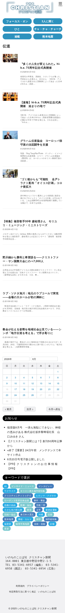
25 (24, 395)
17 (15, 389)
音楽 (6, 528)
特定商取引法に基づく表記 (22, 591)
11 (24, 383)
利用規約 (20, 585)
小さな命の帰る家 (13, 509)
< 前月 (8, 409)
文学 (38, 509)
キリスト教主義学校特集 (32, 490)
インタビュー (45, 486)
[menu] (60, 4)
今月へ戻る (54, 409)
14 (49, 383)
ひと (17, 29)
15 (58, 383)
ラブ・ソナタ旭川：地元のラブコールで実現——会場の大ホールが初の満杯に (31, 295)
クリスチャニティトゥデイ (17, 495)
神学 (38, 519)
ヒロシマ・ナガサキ (46, 495)
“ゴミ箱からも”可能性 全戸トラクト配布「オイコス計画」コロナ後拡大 (41, 183)
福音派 (7, 523)
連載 (17, 36)
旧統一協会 (10, 514)
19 (32, 389)
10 (15, 383)
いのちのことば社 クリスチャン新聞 (37, 608)
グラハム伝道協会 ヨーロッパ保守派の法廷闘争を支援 (41, 142)
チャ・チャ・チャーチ (48, 29)
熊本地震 (47, 36)
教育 (29, 509)
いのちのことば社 (47, 591)
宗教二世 (40, 505)
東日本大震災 (27, 514)
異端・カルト (25, 519)
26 (32, 395)
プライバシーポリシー (38, 585)
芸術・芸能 (39, 523)
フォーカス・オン (17, 21)
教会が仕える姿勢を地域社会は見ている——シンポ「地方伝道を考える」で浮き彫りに (32, 331)
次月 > (30, 409)
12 (32, 383)
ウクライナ (10, 490)
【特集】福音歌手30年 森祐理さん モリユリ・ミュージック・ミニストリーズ (30, 223)
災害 (50, 514)
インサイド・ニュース (23, 486)
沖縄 (40, 514)
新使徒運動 (51, 509)
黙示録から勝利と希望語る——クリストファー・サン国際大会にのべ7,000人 (31, 259)
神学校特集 (51, 519)
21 (49, 389)
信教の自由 (10, 505)
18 (24, 389)
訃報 (52, 523)
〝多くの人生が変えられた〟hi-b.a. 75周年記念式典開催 (40, 65)
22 (58, 389)
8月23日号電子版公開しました (26, 459)
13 (41, 383)
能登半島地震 (22, 523)
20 (41, 389)
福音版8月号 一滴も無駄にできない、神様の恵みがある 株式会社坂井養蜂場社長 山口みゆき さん (34, 431)
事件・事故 (39, 500)
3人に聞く (48, 21)
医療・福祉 (26, 505)
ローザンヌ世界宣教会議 (16, 500)
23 (7, 395)
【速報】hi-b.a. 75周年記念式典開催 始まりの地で (40, 104)
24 (15, 395)
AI (5, 486)
